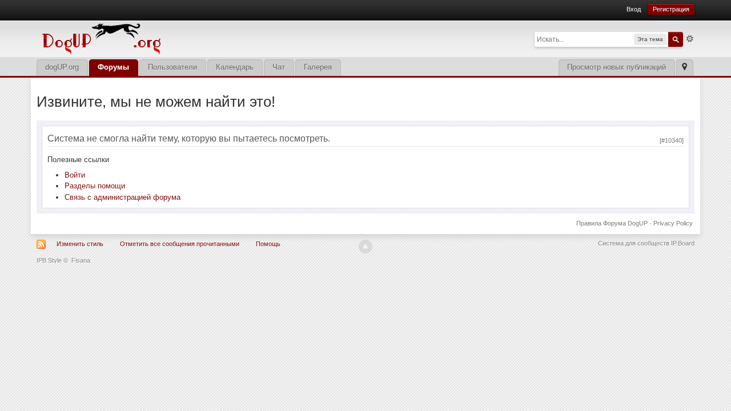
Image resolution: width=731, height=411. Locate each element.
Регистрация (671, 9)
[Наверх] (365, 246)
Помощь (268, 243)
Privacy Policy (673, 223)
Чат (278, 67)
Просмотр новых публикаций (616, 67)
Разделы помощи (95, 186)
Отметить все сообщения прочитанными (179, 243)
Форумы (113, 67)
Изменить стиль (80, 243)
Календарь (235, 67)
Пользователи (172, 67)
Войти (75, 175)
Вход (633, 9)
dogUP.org (62, 67)
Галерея (318, 67)
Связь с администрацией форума (122, 197)
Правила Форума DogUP (612, 223)
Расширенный (689, 38)
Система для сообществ (633, 243)
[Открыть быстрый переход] (684, 67)
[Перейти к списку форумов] (179, 38)
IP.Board (682, 243)
